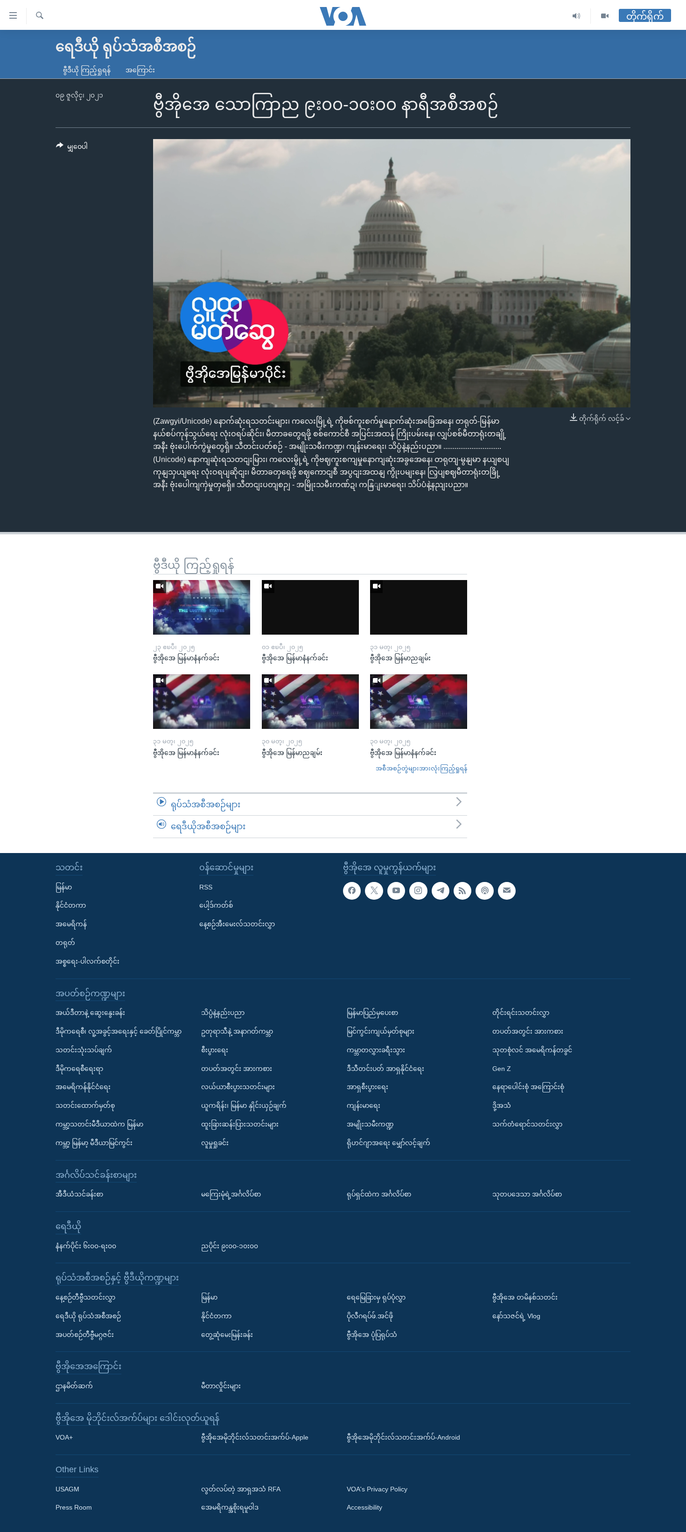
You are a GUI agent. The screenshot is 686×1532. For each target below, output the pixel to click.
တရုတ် (65, 942)
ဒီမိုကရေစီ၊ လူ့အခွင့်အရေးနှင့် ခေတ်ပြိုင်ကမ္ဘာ (119, 1031)
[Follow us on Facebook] (352, 890)
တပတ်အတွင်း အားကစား (236, 1068)
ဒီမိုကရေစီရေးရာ (79, 1068)
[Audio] (576, 16)
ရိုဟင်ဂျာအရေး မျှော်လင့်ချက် (388, 1143)
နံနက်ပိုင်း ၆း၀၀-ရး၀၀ (86, 1245)
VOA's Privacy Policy (377, 1488)
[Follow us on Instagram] (418, 890)
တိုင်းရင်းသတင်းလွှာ (520, 1012)
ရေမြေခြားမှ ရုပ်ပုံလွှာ (376, 1297)
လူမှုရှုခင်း (215, 1143)
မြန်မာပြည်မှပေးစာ (372, 1012)
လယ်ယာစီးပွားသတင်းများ (238, 1087)
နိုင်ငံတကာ (71, 905)
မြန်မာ (64, 886)
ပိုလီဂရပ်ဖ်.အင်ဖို (370, 1316)
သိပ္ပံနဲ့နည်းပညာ (223, 1012)
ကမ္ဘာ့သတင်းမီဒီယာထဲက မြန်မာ (99, 1124)
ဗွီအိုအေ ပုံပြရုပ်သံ (372, 1334)
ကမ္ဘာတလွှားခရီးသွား (376, 1050)
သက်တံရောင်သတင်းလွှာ (527, 1124)
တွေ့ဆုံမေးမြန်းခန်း (227, 1334)
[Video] (605, 16)
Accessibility (364, 1507)
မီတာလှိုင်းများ (221, 1386)
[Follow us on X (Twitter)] (374, 890)
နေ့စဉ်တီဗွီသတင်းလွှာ (85, 1297)
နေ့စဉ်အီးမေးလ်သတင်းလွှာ (237, 924)
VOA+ (64, 1437)
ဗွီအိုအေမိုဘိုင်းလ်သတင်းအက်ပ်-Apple (254, 1437)
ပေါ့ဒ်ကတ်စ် (216, 905)
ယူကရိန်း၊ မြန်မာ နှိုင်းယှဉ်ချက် (244, 1105)
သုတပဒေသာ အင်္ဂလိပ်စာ (527, 1194)
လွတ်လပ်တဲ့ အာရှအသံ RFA (240, 1488)
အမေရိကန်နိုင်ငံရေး (83, 1087)
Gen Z (501, 1068)
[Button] (72, 148)
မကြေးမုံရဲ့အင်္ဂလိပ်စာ (231, 1194)
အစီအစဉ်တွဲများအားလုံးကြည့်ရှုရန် (421, 768)
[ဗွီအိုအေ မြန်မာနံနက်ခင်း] (201, 607)
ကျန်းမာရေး (363, 1105)
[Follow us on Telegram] (440, 890)
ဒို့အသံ (501, 1105)
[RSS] (462, 890)
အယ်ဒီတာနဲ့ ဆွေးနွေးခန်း (90, 1012)
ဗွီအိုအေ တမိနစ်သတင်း (525, 1297)
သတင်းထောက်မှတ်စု (85, 1105)
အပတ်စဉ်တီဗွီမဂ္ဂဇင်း (85, 1334)
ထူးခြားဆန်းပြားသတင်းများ (240, 1124)
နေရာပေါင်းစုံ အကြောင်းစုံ (528, 1087)
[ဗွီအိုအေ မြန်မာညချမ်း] (418, 607)
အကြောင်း (140, 70)
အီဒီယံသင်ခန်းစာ (79, 1194)
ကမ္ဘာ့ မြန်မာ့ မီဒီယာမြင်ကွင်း (94, 1143)
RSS (205, 886)
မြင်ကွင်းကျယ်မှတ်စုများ (380, 1031)
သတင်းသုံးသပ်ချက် (84, 1050)
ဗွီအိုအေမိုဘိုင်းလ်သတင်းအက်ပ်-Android (403, 1437)
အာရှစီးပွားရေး (367, 1087)
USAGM (67, 1488)
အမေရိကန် (71, 924)
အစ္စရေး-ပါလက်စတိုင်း (87, 961)
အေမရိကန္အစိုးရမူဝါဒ (230, 1507)
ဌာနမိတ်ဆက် (74, 1386)
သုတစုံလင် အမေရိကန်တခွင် (532, 1050)
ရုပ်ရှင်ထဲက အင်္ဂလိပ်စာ (379, 1194)
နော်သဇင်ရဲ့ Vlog (516, 1316)
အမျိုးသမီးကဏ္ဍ (370, 1124)
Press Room (74, 1507)
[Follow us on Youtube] (396, 890)
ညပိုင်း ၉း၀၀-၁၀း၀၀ (229, 1245)
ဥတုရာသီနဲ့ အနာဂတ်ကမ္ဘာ (237, 1031)
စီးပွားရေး (214, 1050)
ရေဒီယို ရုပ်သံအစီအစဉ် (88, 1316)
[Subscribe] (507, 890)
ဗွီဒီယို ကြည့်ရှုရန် (87, 70)
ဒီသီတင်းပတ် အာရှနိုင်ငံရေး (385, 1068)
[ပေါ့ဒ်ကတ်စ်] (484, 890)
